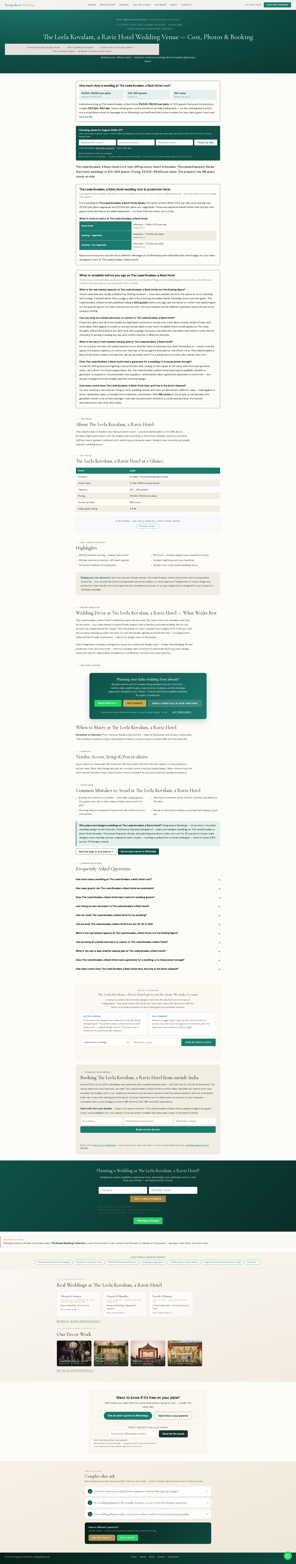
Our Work (160, 5)
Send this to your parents (173, 1415)
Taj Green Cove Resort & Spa (89, 1262)
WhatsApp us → (107, 703)
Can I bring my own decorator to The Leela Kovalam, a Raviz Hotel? (112, 906)
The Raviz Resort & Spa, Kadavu (184, 1262)
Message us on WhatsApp (147, 255)
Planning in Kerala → (148, 526)
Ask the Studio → (102, 1538)
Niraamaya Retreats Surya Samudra (54, 1262)
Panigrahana (20, 5)
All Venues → (252, 1262)
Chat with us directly (105, 148)
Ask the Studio (142, 5)
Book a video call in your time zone (175, 703)
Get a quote (134, 703)
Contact (186, 5)
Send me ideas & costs (198, 1042)
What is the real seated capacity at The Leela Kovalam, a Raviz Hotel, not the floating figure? (127, 933)
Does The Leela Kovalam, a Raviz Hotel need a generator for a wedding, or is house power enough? (130, 959)
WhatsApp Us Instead (148, 1220)
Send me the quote (173, 1433)
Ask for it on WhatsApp (104, 1145)
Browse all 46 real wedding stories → (79, 1321)
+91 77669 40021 (181, 712)
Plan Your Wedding (277, 5)
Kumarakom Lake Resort (153, 1262)
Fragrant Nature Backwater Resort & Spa (222, 1262)
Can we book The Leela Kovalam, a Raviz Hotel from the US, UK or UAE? (114, 924)
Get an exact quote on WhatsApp (138, 851)
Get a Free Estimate (148, 1199)
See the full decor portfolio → (75, 1370)
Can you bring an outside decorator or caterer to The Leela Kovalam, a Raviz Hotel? (122, 942)
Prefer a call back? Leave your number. (148, 1427)
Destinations (107, 5)
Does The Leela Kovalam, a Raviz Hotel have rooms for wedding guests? (115, 897)
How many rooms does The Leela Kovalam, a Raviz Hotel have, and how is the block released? (127, 968)
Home (119, 20)
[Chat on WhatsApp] (288, 1556)
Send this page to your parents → (96, 851)
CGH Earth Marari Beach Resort (122, 1262)
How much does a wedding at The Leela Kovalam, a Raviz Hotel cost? (114, 879)
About (173, 5)
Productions (173, 1557)
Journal (124, 5)
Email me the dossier (148, 1129)
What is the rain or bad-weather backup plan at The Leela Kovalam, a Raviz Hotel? (121, 951)
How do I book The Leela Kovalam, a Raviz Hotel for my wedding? (111, 915)
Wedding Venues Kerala (135, 20)
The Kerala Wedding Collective (68, 1243)
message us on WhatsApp (125, 112)
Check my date (206, 142)
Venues (92, 5)
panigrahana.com (42, 1557)
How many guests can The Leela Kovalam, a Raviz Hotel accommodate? (115, 888)
